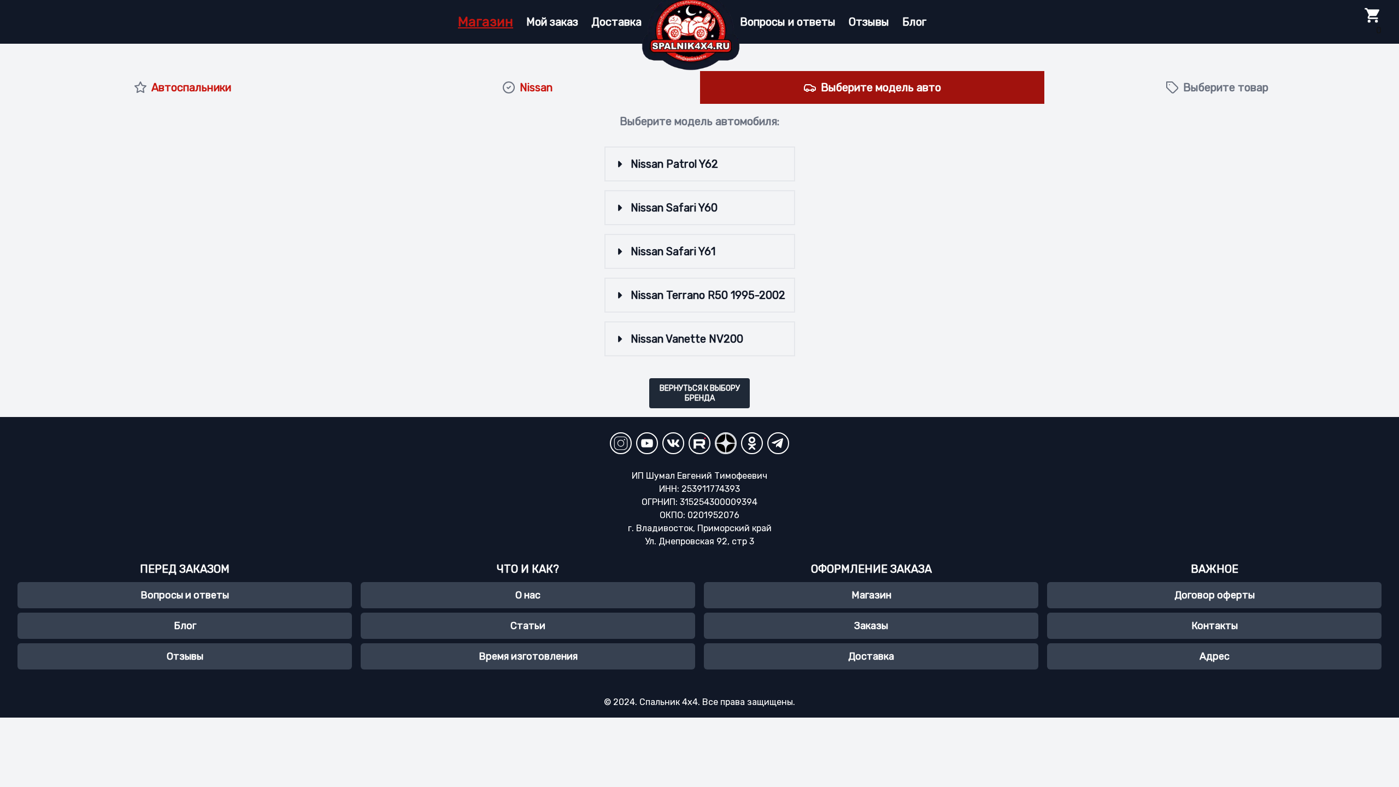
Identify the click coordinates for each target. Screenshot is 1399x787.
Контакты (1214, 626)
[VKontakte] (673, 443)
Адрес (1215, 656)
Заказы (871, 626)
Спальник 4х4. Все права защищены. (717, 702)
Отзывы (869, 21)
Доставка (616, 21)
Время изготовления (528, 656)
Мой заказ (552, 21)
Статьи (527, 626)
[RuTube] (699, 443)
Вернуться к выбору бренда (700, 393)
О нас (527, 595)
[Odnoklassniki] (752, 443)
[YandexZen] (726, 443)
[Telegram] (778, 443)
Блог (914, 21)
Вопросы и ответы (788, 21)
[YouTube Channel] (647, 443)
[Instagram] (621, 443)
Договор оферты (1214, 595)
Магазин (485, 22)
